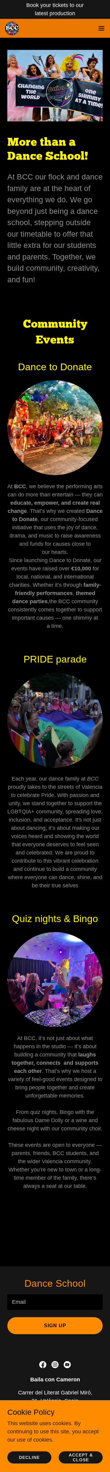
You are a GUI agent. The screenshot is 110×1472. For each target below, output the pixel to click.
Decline (29, 1457)
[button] (101, 28)
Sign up (55, 1325)
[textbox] (55, 1302)
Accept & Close (81, 1457)
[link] (12, 28)
